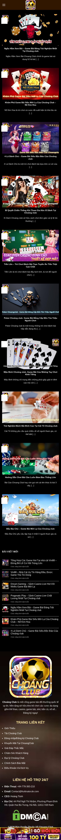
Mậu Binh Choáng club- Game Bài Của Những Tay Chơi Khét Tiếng (30, 373)
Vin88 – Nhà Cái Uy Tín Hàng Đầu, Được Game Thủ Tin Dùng (32, 573)
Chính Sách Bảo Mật (14, 763)
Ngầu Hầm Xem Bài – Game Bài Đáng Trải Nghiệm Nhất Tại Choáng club (30, 50)
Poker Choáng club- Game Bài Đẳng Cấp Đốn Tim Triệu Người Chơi (30, 319)
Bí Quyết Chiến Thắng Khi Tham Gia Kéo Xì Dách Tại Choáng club (30, 211)
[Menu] (4, 4)
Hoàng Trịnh (16, 796)
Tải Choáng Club (13, 733)
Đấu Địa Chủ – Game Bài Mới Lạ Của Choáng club (30, 529)
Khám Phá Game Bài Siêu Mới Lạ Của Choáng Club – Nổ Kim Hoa (30, 103)
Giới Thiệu (9, 728)
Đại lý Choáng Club (14, 758)
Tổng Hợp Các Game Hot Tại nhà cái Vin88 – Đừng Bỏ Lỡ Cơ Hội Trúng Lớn (34, 561)
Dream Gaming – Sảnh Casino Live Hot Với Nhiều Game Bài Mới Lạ (33, 585)
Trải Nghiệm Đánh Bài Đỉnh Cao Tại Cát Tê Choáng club (30, 426)
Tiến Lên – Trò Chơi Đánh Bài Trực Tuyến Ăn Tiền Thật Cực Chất (30, 265)
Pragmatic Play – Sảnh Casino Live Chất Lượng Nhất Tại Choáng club (31, 597)
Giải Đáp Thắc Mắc (14, 748)
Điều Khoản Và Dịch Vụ (16, 768)
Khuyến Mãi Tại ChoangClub (19, 743)
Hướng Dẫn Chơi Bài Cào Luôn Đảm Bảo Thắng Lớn (30, 477)
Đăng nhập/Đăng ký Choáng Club (21, 738)
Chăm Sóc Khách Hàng (16, 753)
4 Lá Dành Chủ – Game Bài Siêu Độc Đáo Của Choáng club (31, 157)
